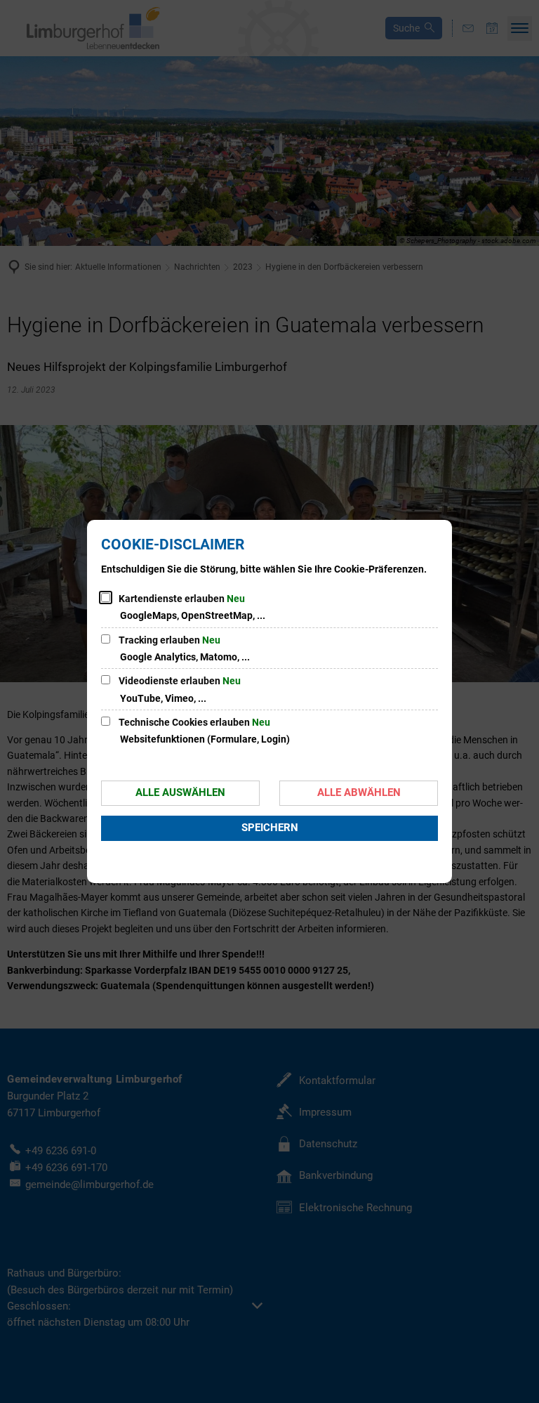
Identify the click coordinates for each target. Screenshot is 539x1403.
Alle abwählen (359, 792)
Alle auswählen (180, 792)
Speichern (269, 827)
